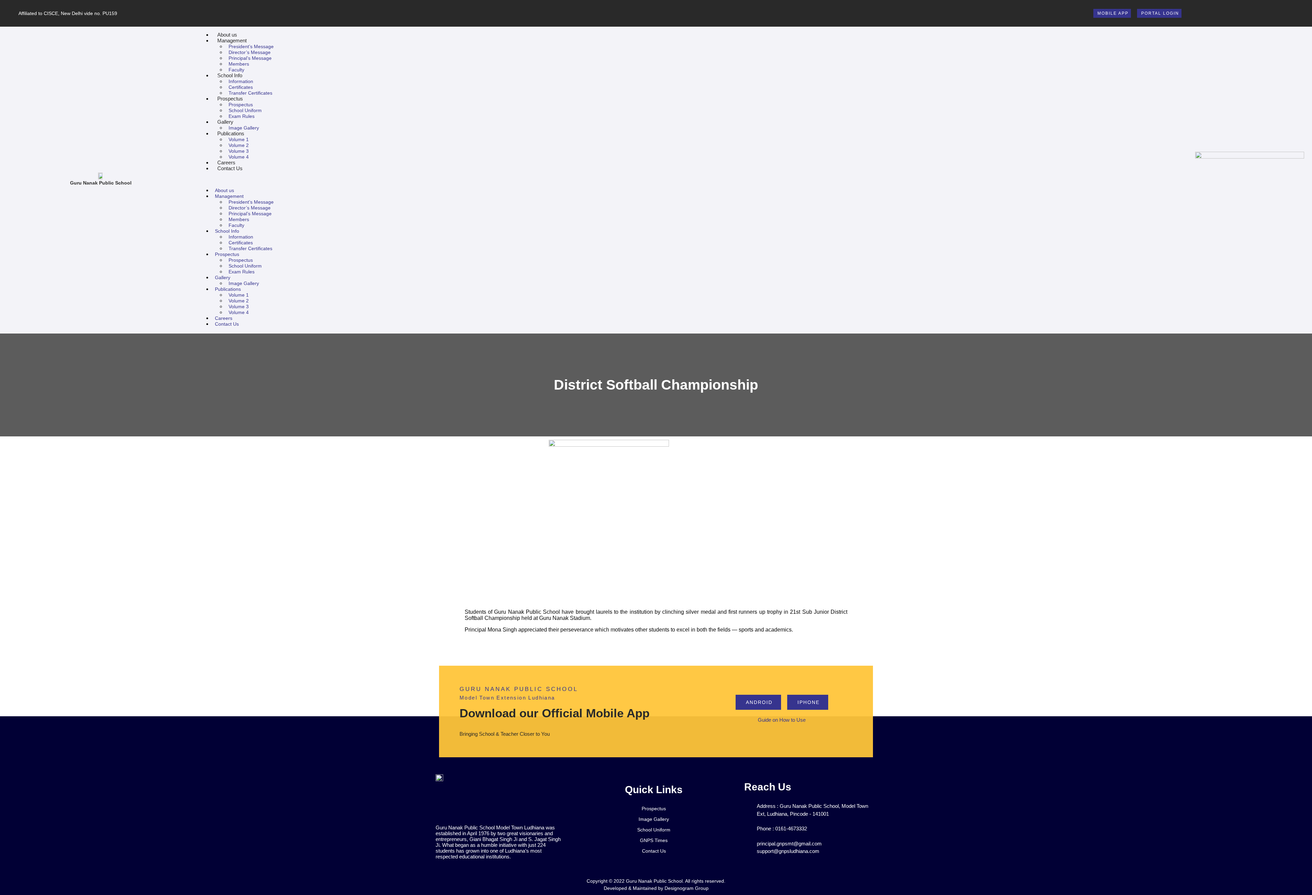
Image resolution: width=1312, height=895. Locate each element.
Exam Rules (242, 116)
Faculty (236, 69)
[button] (696, 179)
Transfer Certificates (250, 93)
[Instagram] (1293, 13)
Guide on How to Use (782, 720)
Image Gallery (244, 128)
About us (227, 35)
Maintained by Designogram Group (671, 888)
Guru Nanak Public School (101, 183)
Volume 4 (239, 157)
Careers (226, 162)
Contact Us (230, 168)
